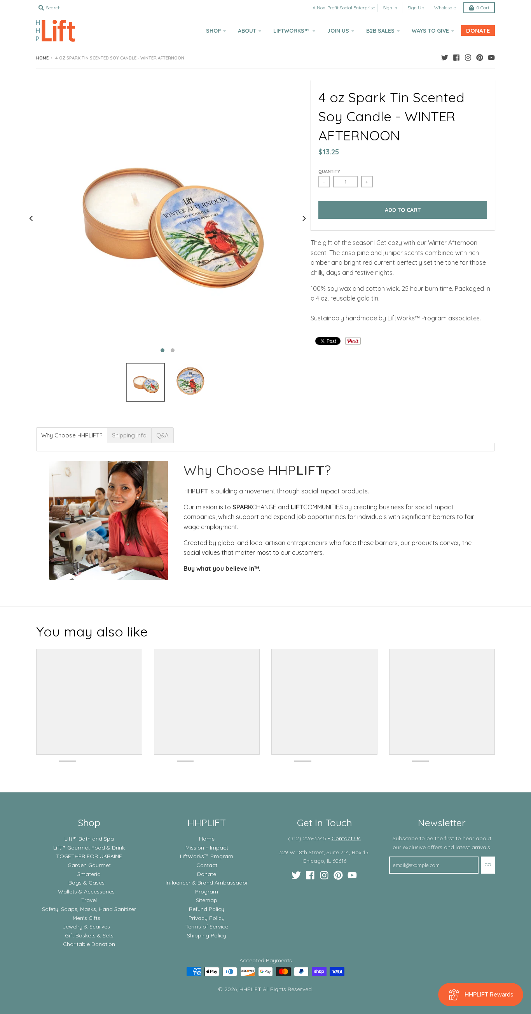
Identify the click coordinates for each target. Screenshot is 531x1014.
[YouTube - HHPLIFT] (491, 57)
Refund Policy (206, 909)
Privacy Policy (207, 917)
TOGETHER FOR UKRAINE (89, 856)
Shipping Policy (206, 935)
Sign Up (415, 7)
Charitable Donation (89, 944)
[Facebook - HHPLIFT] (456, 57)
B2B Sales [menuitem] (380, 30)
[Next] (303, 218)
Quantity (329, 171)
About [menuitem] (247, 30)
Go (488, 864)
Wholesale (445, 7)
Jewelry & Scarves (86, 926)
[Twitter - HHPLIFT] (444, 57)
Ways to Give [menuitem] (430, 30)
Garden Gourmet (89, 865)
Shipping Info (129, 435)
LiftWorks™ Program (206, 856)
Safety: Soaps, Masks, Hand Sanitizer (89, 909)
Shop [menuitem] (213, 30)
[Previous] (31, 218)
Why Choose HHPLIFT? (71, 435)
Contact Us (346, 838)
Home (42, 58)
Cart (482, 7)
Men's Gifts (86, 917)
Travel (89, 900)
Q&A (162, 435)
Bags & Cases (86, 882)
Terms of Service (206, 926)
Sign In (390, 7)
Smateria (89, 874)
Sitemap (206, 900)
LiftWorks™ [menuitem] (291, 30)
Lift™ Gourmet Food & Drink (89, 847)
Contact (206, 865)
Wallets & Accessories (86, 891)
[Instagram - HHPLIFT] (468, 57)
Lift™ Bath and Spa (89, 838)
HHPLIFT (250, 989)
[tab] (71, 435)
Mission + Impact (206, 847)
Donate (206, 874)
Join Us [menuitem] (338, 30)
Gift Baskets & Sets (89, 935)
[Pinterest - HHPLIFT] (479, 57)
